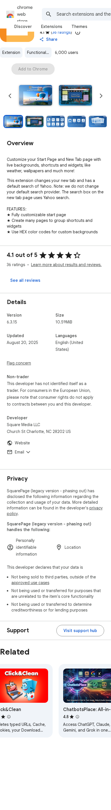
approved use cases (30, 582)
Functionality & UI (39, 52)
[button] (35, 96)
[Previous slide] (10, 96)
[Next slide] (101, 96)
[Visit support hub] (80, 630)
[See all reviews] (25, 280)
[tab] (23, 26)
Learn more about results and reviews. (66, 264)
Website (22, 443)
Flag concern (19, 363)
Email (19, 452)
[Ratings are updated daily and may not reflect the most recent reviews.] (77, 32)
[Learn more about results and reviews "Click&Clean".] (9, 717)
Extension (11, 52)
